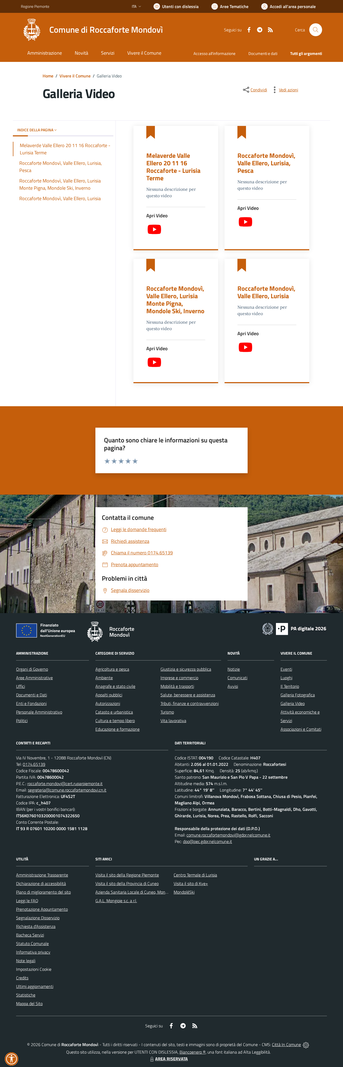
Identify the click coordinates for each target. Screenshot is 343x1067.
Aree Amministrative (34, 677)
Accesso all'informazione (214, 53)
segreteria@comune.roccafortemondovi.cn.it (67, 790)
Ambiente (104, 677)
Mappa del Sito (29, 1003)
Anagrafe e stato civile (115, 686)
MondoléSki (184, 892)
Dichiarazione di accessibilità (41, 883)
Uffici (20, 686)
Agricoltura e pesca (112, 669)
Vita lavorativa (173, 720)
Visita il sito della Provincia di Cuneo (127, 883)
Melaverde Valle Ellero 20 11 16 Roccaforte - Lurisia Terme (173, 167)
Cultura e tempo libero (115, 720)
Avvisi (233, 686)
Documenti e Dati (31, 695)
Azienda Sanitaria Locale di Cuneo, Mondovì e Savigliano (145, 892)
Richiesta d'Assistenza (35, 926)
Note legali (25, 960)
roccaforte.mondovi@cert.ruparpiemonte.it (65, 783)
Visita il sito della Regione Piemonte (127, 875)
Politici (22, 720)
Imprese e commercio (179, 677)
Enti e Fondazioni (31, 703)
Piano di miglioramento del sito (43, 892)
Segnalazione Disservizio (37, 918)
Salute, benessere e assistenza (188, 695)
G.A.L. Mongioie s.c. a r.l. (116, 900)
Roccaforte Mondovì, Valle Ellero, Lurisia (266, 292)
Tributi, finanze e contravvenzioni (190, 703)
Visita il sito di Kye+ (191, 883)
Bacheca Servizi (30, 935)
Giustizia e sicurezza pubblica (186, 669)
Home (48, 76)
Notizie (234, 669)
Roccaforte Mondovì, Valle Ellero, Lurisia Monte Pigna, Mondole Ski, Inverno (175, 299)
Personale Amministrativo (39, 712)
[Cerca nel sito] (315, 29)
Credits (22, 978)
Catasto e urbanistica (114, 712)
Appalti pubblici (108, 695)
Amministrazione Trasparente (42, 875)
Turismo (167, 712)
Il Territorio (290, 686)
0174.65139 (34, 764)
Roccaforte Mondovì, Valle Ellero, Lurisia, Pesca (266, 163)
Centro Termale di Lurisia (195, 875)
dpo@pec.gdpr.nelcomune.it (207, 841)
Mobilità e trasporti (177, 686)
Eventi (286, 669)
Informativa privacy (33, 952)
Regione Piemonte (35, 6)
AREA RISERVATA (171, 1058)
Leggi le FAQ (27, 900)
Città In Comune (286, 1044)
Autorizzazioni (107, 703)
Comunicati (237, 677)
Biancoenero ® (193, 1052)
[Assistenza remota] (306, 1044)
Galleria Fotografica (298, 695)
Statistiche (25, 995)
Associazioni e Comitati (301, 729)
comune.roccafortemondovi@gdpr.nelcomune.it (228, 835)
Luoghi (286, 677)
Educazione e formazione (117, 729)
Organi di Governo (32, 669)
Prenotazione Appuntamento (42, 909)
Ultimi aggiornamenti (34, 986)
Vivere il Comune (75, 76)
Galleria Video (293, 703)
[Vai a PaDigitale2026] (294, 628)
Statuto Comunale (32, 943)
